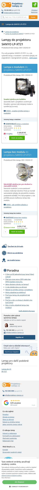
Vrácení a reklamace (10, 433)
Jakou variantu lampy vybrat (12, 424)
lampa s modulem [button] (17, 124)
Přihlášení (34, 10)
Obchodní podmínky (10, 438)
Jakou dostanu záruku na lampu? (17, 284)
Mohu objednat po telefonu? (15, 292)
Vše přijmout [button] (19, 482)
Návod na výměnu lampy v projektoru (19, 290)
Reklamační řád (8, 441)
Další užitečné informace (27, 311)
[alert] (19, 474)
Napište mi (19, 337)
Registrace (34, 12)
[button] (19, 486)
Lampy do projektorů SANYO (14, 34)
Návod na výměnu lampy (11, 422)
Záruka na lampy (8, 417)
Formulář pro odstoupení (11, 436)
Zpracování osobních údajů (12, 452)
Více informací (6, 478)
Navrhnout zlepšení (12, 352)
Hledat (33, 17)
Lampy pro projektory (12, 32)
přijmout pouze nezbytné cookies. (12, 475)
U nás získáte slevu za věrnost (16, 287)
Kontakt (5, 450)
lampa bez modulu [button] (16, 217)
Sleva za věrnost (8, 419)
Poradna (5, 414)
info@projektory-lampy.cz (12, 13)
